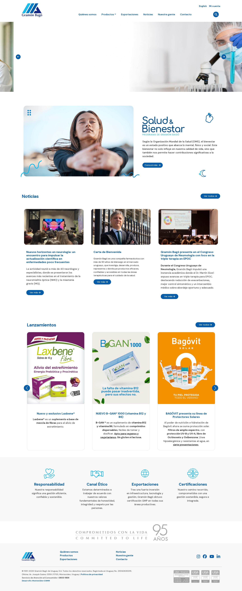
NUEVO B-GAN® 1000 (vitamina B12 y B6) (121, 415)
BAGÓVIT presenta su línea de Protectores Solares (186, 415)
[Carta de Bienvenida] (121, 227)
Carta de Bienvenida (107, 252)
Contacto (186, 14)
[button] (27, 388)
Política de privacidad (92, 574)
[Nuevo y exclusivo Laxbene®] (55, 368)
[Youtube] (210, 557)
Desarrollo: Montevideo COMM (36, 581)
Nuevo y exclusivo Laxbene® (56, 413)
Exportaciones (129, 14)
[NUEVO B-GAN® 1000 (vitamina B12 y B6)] (121, 368)
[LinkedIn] (217, 557)
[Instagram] (197, 557)
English (203, 6)
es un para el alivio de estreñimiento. (55, 423)
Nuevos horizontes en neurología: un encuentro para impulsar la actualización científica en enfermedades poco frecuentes (50, 257)
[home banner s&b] (78, 141)
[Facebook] (204, 557)
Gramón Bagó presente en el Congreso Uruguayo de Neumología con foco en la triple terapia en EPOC (187, 255)
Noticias (148, 14)
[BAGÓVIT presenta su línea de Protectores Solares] (186, 368)
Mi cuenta (214, 6)
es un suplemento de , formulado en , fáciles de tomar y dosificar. (121, 430)
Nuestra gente (166, 14)
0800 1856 (64, 577)
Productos (66, 555)
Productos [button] (108, 14)
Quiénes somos (87, 14)
